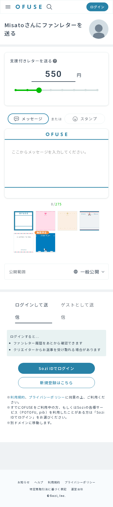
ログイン (97, 6)
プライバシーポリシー (47, 397)
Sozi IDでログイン (56, 368)
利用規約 (17, 397)
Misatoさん (20, 25)
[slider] (39, 90)
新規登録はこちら (56, 382)
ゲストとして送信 (77, 310)
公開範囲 (17, 271)
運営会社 (77, 489)
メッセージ (32, 118)
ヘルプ (39, 482)
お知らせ (24, 482)
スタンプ (88, 118)
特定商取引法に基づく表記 (48, 489)
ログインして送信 (31, 310)
